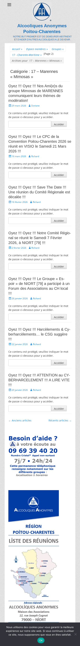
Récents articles (60, 420)
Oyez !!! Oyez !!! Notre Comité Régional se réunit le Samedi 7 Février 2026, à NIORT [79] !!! (39, 238)
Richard (35, 156)
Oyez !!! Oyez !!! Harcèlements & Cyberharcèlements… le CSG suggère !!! (39, 334)
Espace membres (37, 49)
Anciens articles (19, 420)
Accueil (17, 49)
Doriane (35, 105)
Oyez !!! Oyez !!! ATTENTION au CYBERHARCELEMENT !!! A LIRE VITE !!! (39, 380)
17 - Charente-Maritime (27, 55)
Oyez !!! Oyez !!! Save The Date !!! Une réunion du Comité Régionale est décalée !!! (39, 192)
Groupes (58, 49)
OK (41, 640)
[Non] (75, 634)
